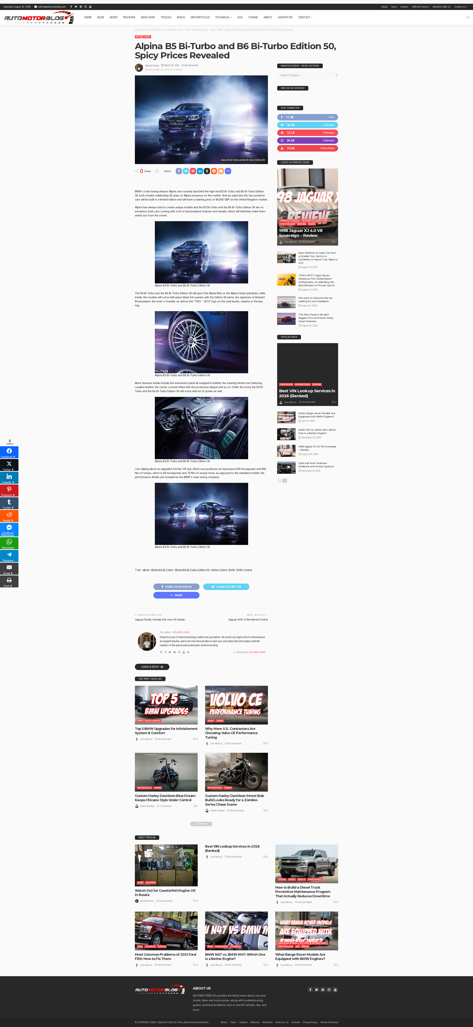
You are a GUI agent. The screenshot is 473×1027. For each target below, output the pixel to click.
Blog (100, 17)
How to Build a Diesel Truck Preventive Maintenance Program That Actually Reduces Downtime (302, 891)
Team (394, 6)
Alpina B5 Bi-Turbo (162, 569)
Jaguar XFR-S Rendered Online (248, 619)
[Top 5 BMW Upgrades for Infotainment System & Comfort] (166, 705)
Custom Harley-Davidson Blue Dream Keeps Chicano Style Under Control (165, 798)
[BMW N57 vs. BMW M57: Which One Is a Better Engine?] (286, 434)
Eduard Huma (152, 65)
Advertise (285, 17)
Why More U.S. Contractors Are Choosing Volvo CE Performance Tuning (231, 733)
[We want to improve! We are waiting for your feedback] (286, 302)
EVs (240, 17)
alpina (146, 569)
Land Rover (284, 943)
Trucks (166, 17)
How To (301, 879)
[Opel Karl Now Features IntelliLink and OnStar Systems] (286, 467)
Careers (404, 6)
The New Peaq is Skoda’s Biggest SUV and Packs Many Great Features (315, 318)
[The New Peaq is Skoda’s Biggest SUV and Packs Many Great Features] (286, 319)
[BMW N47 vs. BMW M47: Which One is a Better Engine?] (236, 931)
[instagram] (307, 140)
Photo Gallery (287, 224)
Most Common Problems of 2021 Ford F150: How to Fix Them (165, 957)
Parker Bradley (147, 806)
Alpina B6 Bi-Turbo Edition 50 (192, 569)
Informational (302, 384)
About (384, 6)
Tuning (253, 17)
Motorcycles (200, 17)
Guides (291, 879)
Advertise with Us (442, 6)
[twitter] (307, 125)
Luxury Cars (320, 220)
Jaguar (284, 220)
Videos (311, 224)
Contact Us (459, 6)
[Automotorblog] (39, 17)
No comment (191, 65)
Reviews (129, 17)
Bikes (181, 17)
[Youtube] (307, 148)
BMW (138, 36)
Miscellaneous (152, 720)
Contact (304, 17)
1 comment (165, 806)
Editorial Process (420, 6)
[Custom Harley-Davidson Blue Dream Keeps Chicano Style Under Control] (166, 772)
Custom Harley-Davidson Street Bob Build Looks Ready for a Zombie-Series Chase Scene (234, 800)
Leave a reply (150, 666)
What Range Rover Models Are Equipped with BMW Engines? (300, 957)
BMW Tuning (244, 569)
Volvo (211, 720)
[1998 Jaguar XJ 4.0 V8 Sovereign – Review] (307, 207)
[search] (468, 17)
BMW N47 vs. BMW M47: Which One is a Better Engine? (235, 957)
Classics (295, 220)
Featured (307, 220)
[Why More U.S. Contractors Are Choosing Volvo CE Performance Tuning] (236, 705)
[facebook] (307, 117)
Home (88, 17)
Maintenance (314, 879)
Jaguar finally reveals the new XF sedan (160, 619)
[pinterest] (307, 133)
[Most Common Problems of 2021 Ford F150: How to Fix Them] (166, 931)
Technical (222, 17)
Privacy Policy (310, 1022)
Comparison (286, 384)
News (114, 17)
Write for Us (282, 1022)
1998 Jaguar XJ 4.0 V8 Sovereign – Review (301, 233)
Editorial (255, 1022)
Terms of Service (329, 1022)
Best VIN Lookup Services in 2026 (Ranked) (307, 393)
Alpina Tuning (219, 569)
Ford (140, 946)
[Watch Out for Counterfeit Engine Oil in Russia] (166, 865)
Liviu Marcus (146, 739)
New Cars (148, 17)
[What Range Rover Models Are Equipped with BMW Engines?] (286, 418)
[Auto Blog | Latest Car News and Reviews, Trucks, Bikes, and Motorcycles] (160, 989)
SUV (297, 946)
